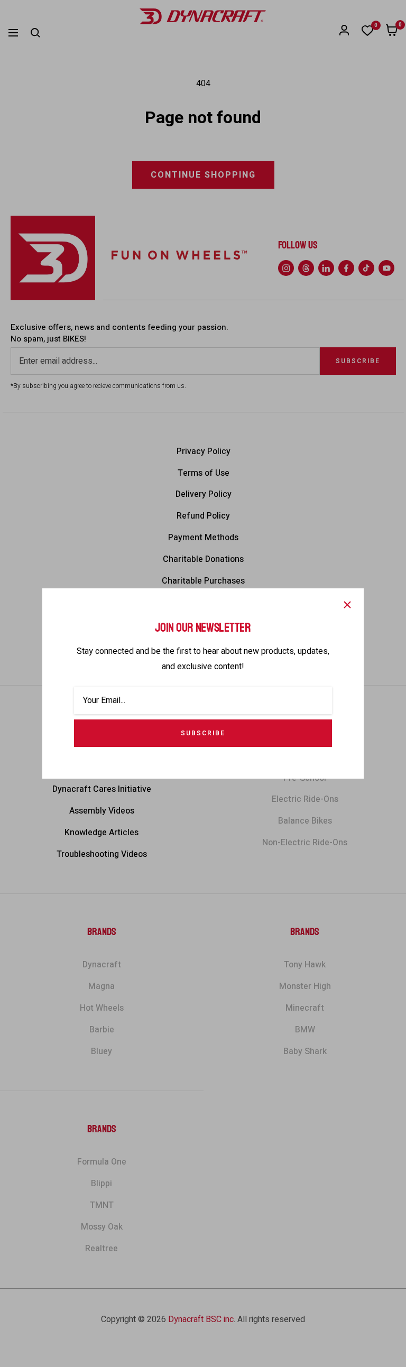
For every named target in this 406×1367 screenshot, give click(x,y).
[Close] (347, 604)
